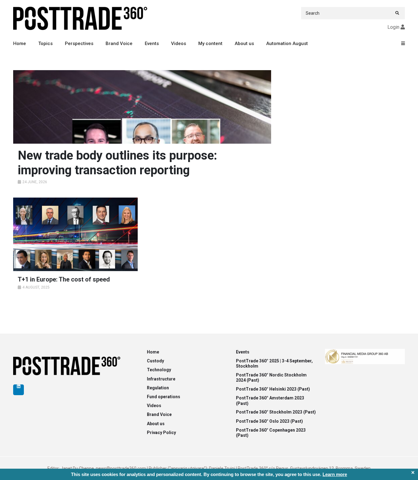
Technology (159, 369)
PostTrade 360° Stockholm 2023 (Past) (276, 412)
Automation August (287, 43)
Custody (155, 360)
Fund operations (163, 396)
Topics (45, 43)
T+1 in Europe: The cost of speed (64, 279)
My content (210, 43)
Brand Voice (119, 43)
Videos (178, 43)
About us (244, 43)
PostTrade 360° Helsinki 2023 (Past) (273, 389)
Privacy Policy (161, 432)
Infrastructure (161, 378)
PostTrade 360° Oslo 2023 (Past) (269, 421)
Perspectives (79, 43)
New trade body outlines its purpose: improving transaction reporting (117, 162)
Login (393, 27)
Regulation (158, 387)
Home (19, 43)
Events (152, 43)
